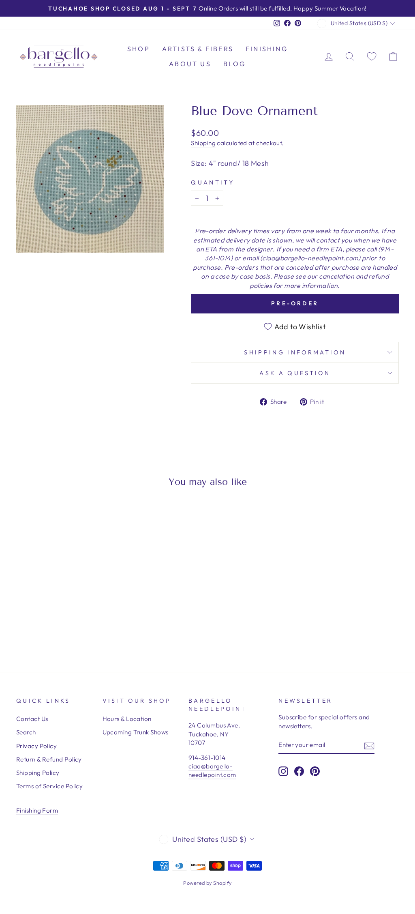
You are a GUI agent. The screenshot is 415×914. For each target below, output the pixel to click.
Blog (234, 64)
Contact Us (32, 719)
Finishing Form (37, 810)
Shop (138, 49)
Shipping (203, 143)
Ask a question (294, 373)
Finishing (267, 49)
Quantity (212, 182)
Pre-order (295, 303)
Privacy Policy (36, 746)
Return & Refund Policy (49, 759)
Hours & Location (127, 719)
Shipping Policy (38, 773)
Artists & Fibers (197, 49)
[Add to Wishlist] (26, 516)
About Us (190, 64)
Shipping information (294, 352)
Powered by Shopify (207, 883)
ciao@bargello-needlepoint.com (212, 770)
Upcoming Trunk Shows (136, 732)
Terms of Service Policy (49, 786)
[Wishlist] (371, 56)
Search (26, 732)
